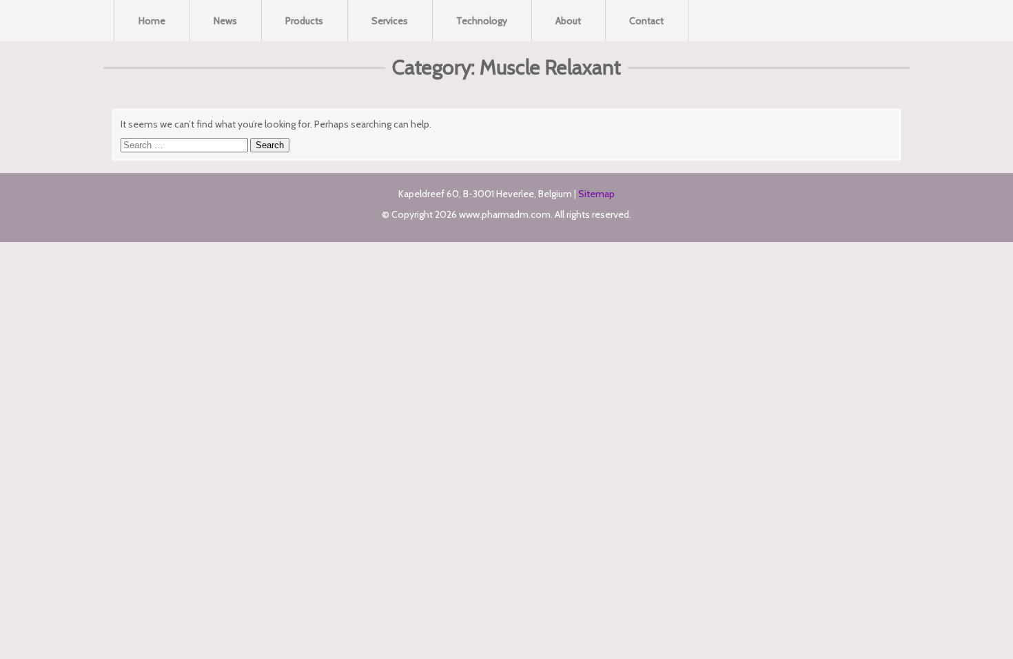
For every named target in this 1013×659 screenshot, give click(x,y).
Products (304, 20)
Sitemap (596, 193)
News (225, 20)
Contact (646, 20)
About (568, 20)
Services (389, 20)
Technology (481, 20)
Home (152, 20)
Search (270, 145)
